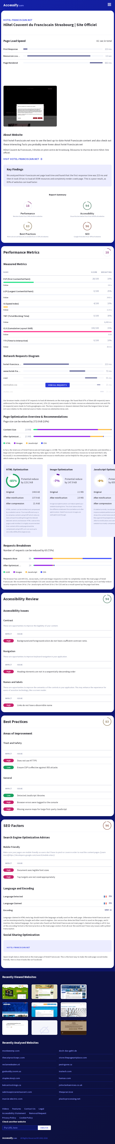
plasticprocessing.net (69, 1098)
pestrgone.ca (65, 1064)
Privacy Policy (9, 1117)
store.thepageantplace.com (73, 1057)
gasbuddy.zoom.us (11, 1071)
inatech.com (65, 1071)
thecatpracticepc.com (13, 1057)
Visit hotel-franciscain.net (21, 159)
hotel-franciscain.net (18, 20)
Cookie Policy (26, 1117)
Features (16, 1108)
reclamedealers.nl (11, 1064)
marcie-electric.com (12, 1098)
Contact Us (29, 1108)
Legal (41, 1108)
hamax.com (65, 1078)
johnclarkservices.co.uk (70, 1085)
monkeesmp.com (10, 1050)
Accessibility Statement (14, 1113)
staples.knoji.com (11, 1078)
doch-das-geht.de (68, 1050)
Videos (5, 1108)
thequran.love (66, 1091)
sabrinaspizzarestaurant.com (17, 1091)
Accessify (13, 5)
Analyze (44, 1127)
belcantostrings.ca (11, 1085)
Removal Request (37, 1113)
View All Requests (57, 385)
